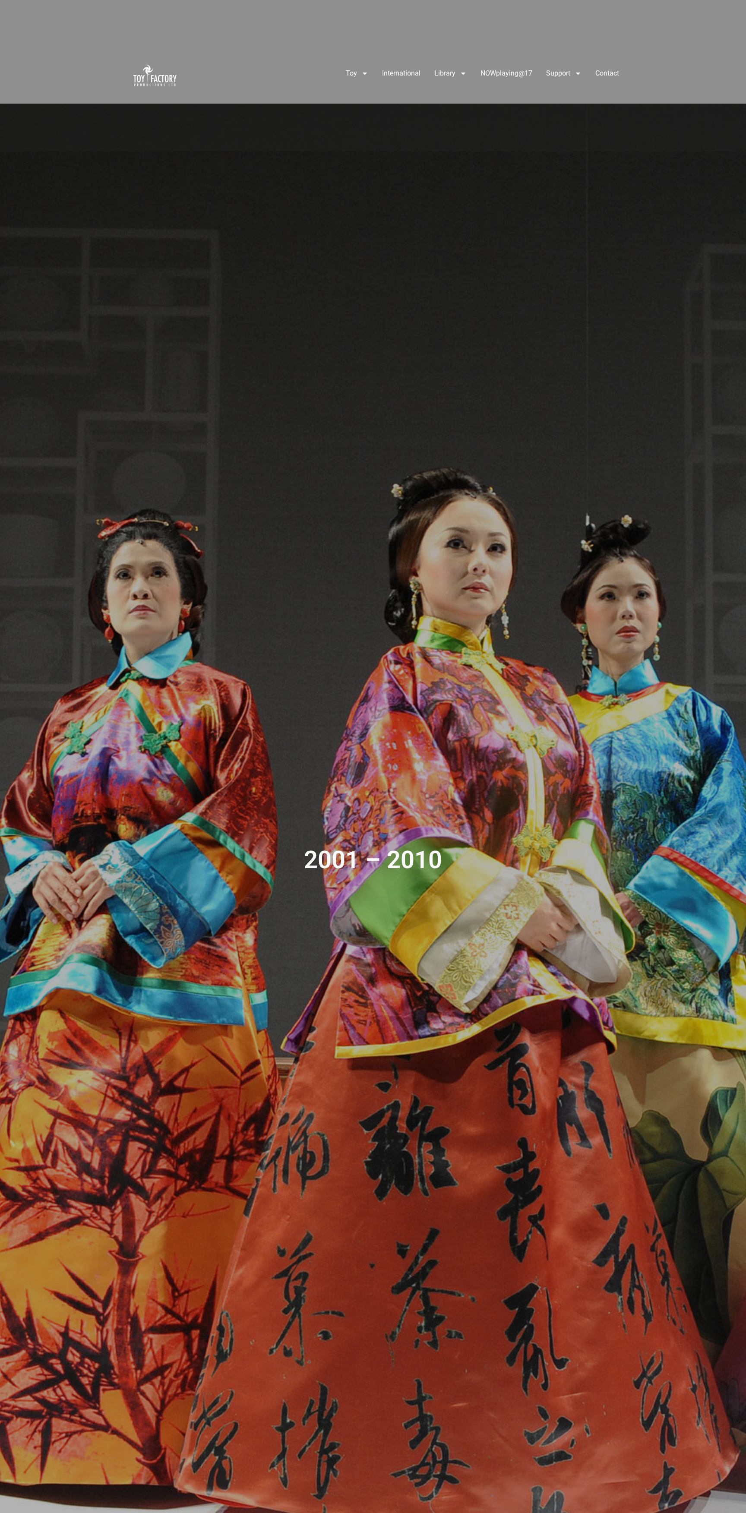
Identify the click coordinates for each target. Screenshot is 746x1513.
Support (558, 73)
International (401, 73)
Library (444, 73)
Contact (607, 73)
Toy (351, 73)
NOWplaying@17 (506, 73)
